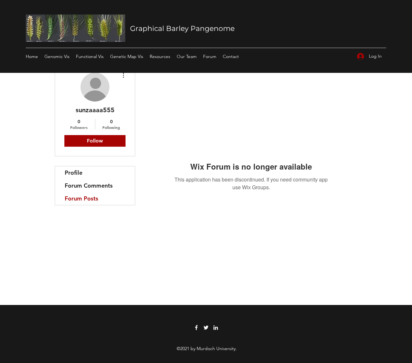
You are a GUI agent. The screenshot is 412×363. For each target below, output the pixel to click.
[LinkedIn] (215, 327)
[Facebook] (196, 327)
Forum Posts (81, 198)
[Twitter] (206, 327)
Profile (73, 172)
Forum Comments (89, 185)
